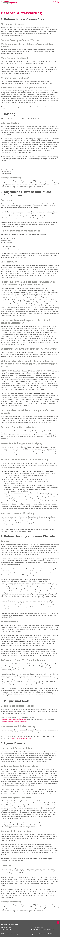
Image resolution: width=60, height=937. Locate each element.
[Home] (57, 2)
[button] (35, 2)
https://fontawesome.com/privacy (21, 738)
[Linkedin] (55, 1)
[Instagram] (53, 1)
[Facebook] (57, 1)
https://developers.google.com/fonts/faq (13, 720)
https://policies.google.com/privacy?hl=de (14, 721)
